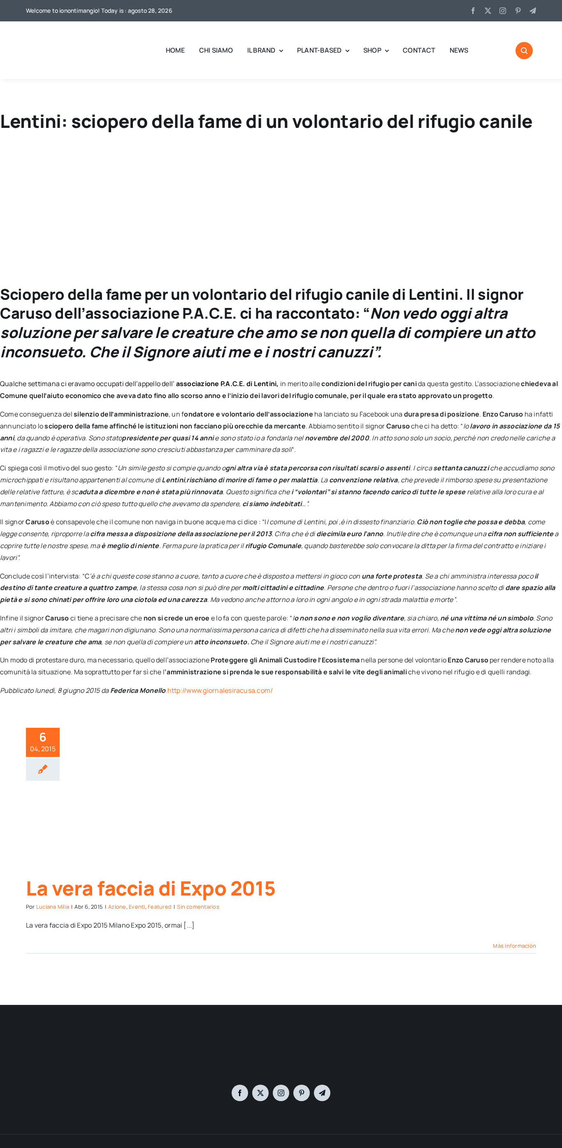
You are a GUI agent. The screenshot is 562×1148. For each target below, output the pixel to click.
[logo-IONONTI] (281, 1041)
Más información (514, 945)
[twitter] (488, 10)
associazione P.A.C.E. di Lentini (226, 383)
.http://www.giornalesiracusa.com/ (219, 690)
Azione (117, 906)
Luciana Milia (52, 906)
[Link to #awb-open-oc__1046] (524, 50)
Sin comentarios (198, 906)
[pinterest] (518, 10)
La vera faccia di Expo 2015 (150, 888)
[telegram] (532, 10)
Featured (160, 906)
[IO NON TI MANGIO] (46, 32)
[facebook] (473, 10)
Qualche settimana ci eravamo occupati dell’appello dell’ (88, 383)
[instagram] (502, 10)
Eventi (137, 906)
